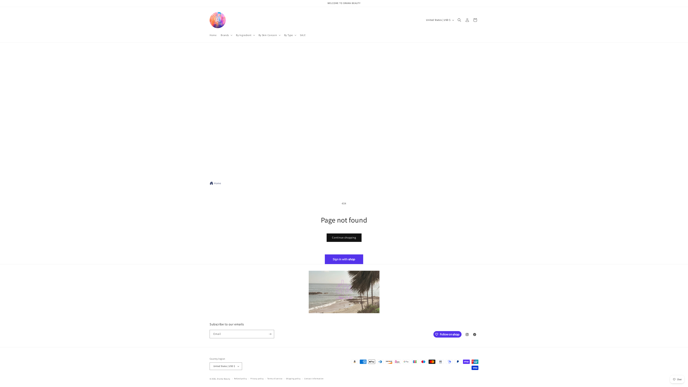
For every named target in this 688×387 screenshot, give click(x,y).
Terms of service (274, 378)
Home (217, 183)
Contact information (314, 378)
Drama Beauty (223, 379)
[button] (226, 35)
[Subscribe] (270, 334)
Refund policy (240, 378)
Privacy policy (257, 378)
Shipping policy (293, 378)
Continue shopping (344, 237)
